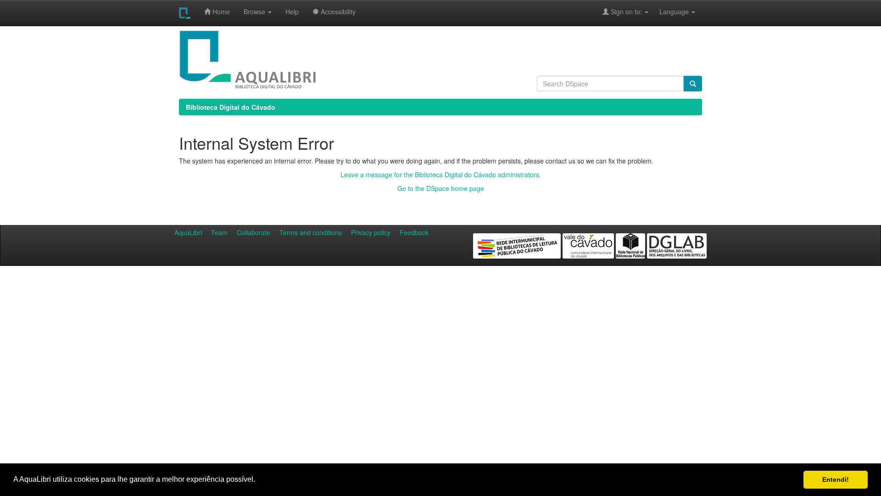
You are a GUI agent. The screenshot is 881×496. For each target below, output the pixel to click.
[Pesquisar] (693, 83)
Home (220, 11)
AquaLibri (188, 232)
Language (669, 11)
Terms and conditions (310, 232)
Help (292, 11)
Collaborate (253, 232)
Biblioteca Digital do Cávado (230, 107)
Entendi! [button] (835, 479)
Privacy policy (370, 232)
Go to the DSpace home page (440, 188)
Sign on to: (626, 11)
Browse (255, 11)
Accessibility (337, 11)
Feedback (414, 232)
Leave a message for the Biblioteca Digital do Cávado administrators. (440, 174)
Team (219, 232)
